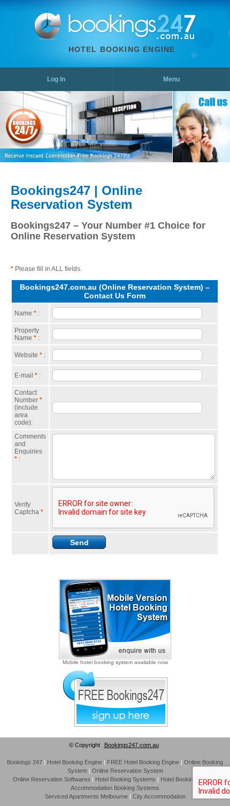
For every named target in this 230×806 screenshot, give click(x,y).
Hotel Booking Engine (121, 49)
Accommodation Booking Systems (115, 788)
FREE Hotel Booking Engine (143, 762)
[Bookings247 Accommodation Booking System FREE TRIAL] (115, 724)
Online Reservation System (127, 770)
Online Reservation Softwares (51, 779)
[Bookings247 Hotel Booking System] (47, 38)
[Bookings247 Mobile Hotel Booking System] (115, 657)
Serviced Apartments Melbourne (86, 796)
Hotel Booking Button (187, 779)
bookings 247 (24, 762)
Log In (56, 79)
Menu (171, 79)
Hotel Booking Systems (125, 779)
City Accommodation (159, 796)
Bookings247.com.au (131, 745)
